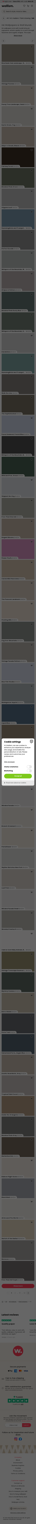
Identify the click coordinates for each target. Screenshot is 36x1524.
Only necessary (9, 762)
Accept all (18, 776)
